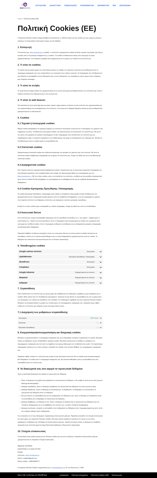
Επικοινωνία (125, 5)
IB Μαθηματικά (87, 5)
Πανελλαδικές (70, 5)
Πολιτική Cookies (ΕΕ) (100, 475)
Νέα (114, 5)
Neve (20, 475)
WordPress (42, 475)
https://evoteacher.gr (37, 52)
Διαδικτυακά (55, 5)
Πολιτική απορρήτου (80, 475)
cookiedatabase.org (58, 467)
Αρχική (20, 19)
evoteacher (41, 5)
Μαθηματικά (103, 5)
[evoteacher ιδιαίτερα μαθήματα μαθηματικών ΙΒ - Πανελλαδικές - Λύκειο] (25, 5)
